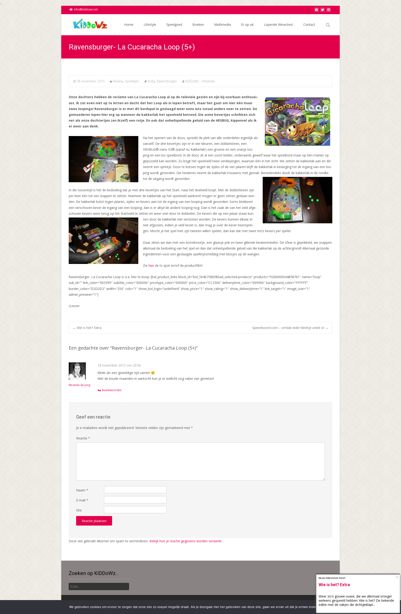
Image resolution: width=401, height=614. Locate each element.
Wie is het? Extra (87, 327)
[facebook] (316, 11)
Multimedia (222, 24)
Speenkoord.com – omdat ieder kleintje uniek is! (290, 327)
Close (397, 576)
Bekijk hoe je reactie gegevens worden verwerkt (185, 541)
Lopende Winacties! (278, 24)
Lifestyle (150, 24)
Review (118, 81)
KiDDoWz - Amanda (199, 81)
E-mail (82, 500)
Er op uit (247, 24)
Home (128, 24)
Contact (309, 24)
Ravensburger (167, 81)
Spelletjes (132, 81)
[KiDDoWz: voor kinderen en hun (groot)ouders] (85, 23)
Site (79, 510)
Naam (82, 490)
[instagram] (328, 11)
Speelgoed (174, 24)
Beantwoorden (112, 390)
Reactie (83, 438)
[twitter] (322, 11)
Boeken (198, 24)
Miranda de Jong (79, 385)
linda (151, 81)
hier (151, 265)
